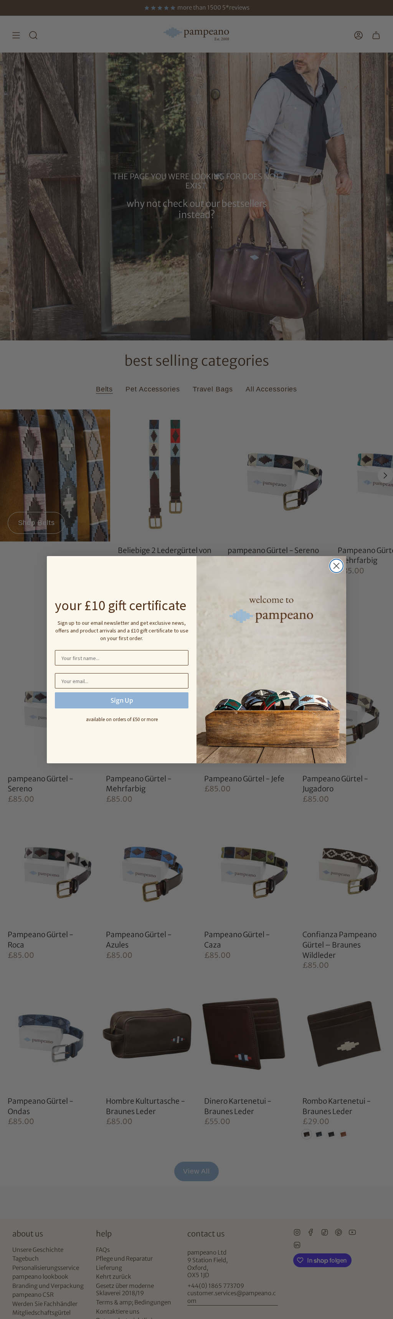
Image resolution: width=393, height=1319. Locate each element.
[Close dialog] (336, 566)
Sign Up (122, 700)
